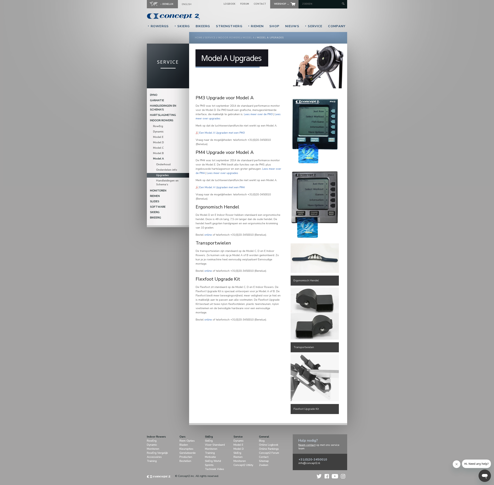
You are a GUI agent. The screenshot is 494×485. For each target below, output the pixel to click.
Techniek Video (214, 469)
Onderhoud (163, 164)
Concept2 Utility (243, 465)
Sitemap (264, 461)
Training (152, 461)
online (208, 235)
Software (158, 207)
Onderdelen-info (166, 170)
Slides (154, 201)
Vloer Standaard (215, 445)
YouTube (335, 476)
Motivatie (210, 457)
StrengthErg (229, 26)
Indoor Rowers (229, 37)
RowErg (158, 126)
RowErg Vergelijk (157, 453)
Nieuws (292, 26)
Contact (260, 3)
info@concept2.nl (309, 463)
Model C (158, 148)
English (186, 4)
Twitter (319, 476)
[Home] (200, 16)
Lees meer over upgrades (222, 173)
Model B (158, 153)
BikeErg (203, 26)
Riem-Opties (187, 441)
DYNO (153, 95)
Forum (244, 3)
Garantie (157, 100)
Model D (158, 142)
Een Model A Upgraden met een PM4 (222, 187)
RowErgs (158, 26)
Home (199, 37)
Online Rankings (269, 449)
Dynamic (158, 131)
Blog (262, 441)
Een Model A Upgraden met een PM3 (222, 133)
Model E (158, 137)
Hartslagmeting (163, 115)
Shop (274, 26)
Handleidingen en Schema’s (167, 182)
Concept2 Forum (269, 453)
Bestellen (185, 461)
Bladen (183, 445)
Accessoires (154, 457)
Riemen (256, 26)
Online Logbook (268, 445)
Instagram (343, 476)
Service (313, 26)
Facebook (327, 476)
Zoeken (263, 465)
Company (336, 26)
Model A (249, 37)
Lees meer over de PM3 (258, 114)
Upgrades (162, 175)
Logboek (230, 3)
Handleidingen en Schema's (163, 107)
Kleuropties (186, 449)
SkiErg (182, 26)
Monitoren (158, 190)
